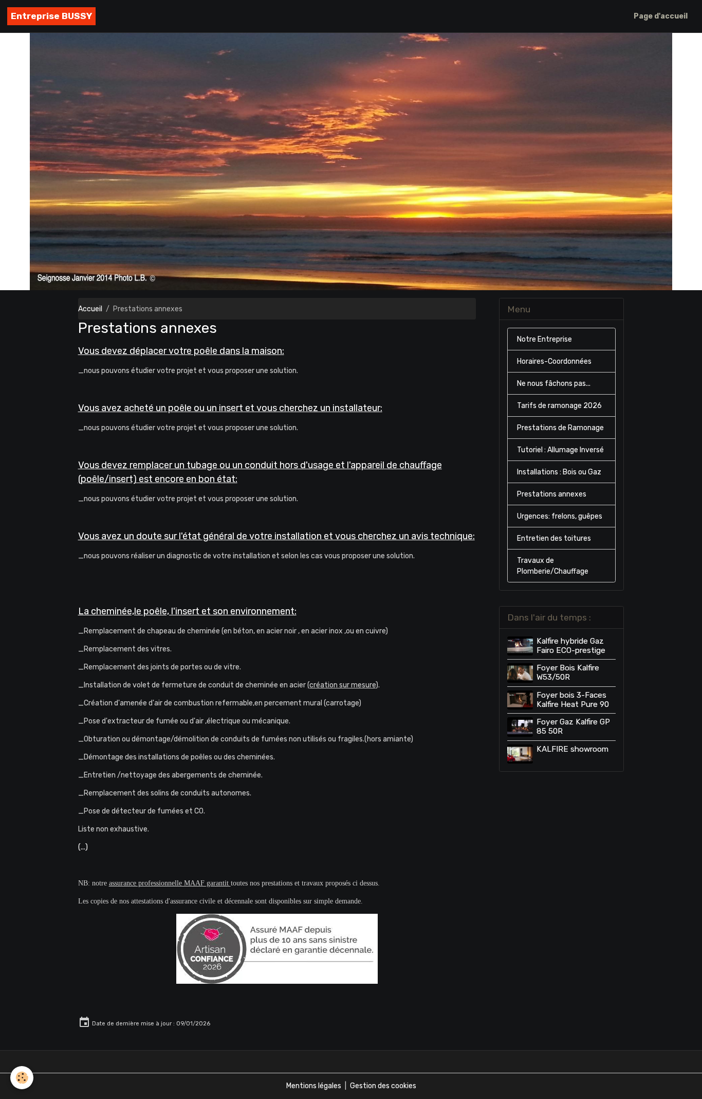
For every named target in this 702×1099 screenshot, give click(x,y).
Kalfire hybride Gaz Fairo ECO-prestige (571, 645)
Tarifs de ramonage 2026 (559, 405)
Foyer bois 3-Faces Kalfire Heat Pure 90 (573, 699)
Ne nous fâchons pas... (553, 383)
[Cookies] (21, 1077)
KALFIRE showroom (572, 749)
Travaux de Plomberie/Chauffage (552, 566)
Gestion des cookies (383, 1086)
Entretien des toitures (554, 538)
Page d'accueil (661, 16)
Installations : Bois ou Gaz (559, 472)
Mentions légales (313, 1086)
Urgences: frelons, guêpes (559, 516)
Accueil (90, 309)
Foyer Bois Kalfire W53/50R (568, 672)
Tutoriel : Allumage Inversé (560, 450)
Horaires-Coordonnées (554, 361)
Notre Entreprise (544, 339)
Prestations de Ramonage (560, 427)
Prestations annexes (551, 494)
